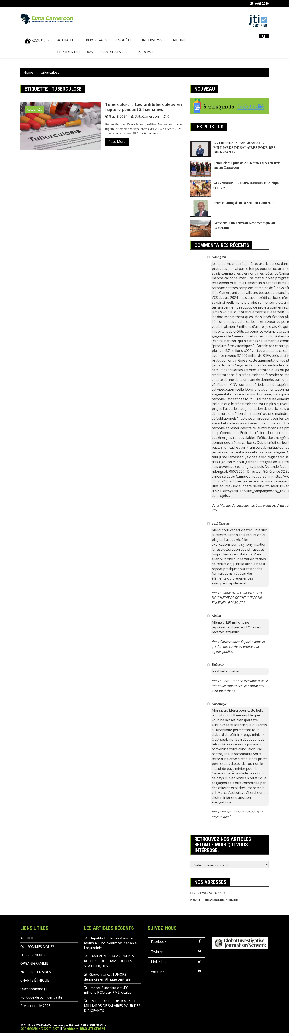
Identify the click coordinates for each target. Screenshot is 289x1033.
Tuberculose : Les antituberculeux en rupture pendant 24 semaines (143, 107)
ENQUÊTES (124, 40)
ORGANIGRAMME (34, 963)
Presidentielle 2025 (75, 52)
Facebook (158, 941)
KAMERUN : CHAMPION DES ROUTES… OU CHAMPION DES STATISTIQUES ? (109, 961)
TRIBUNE (178, 40)
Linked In (158, 961)
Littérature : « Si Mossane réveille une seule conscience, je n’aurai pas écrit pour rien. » (240, 686)
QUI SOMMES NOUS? (37, 946)
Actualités (34, 109)
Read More (117, 141)
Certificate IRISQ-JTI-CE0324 (84, 1029)
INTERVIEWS (152, 40)
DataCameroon (147, 116)
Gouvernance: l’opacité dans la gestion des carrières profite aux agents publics (238, 646)
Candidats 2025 (115, 52)
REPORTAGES (96, 40)
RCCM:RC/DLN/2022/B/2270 (39, 1029)
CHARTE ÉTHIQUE (34, 980)
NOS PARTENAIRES (35, 972)
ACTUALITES (67, 40)
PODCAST (145, 52)
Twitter (157, 951)
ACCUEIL (38, 40)
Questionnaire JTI (34, 988)
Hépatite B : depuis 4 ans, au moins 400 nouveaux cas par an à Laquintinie (110, 943)
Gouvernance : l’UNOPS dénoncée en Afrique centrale (107, 977)
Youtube (158, 972)
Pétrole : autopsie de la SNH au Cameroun (243, 203)
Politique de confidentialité (41, 997)
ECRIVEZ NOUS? (33, 955)
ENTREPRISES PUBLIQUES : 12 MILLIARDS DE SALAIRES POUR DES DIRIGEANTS (244, 147)
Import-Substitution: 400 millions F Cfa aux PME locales (107, 990)
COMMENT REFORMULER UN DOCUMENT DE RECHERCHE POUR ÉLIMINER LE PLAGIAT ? (237, 598)
